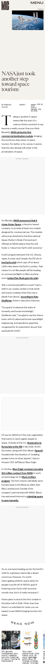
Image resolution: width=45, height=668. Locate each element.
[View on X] (22, 413)
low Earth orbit (9, 262)
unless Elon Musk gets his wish (23, 278)
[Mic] (5, 5)
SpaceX (39, 450)
